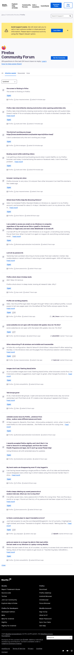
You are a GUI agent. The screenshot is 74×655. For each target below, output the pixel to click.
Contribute (45, 6)
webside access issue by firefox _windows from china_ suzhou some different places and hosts (24, 418)
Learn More (57, 30)
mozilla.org (6, 648)
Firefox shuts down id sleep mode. (19, 277)
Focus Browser (44, 603)
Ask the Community (59, 58)
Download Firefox (56, 5)
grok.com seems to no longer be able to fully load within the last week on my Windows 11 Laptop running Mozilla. (27, 543)
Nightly (4, 622)
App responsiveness (22, 99)
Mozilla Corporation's (13, 634)
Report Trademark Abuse (11, 589)
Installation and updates (24, 459)
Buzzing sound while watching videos (20, 154)
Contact (5, 652)
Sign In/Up (68, 5)
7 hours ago (68, 316)
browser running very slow (16, 178)
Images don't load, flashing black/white (21, 368)
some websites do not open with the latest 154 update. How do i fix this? (34, 325)
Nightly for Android (9, 626)
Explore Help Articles (15, 6)
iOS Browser (44, 600)
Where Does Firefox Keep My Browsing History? (24, 200)
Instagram (71, 651)
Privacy (30, 648)
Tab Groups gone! (13, 393)
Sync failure (20, 215)
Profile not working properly (17, 301)
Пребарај (70, 16)
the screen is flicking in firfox (17, 88)
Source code (6, 593)
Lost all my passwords (15, 253)
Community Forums (26, 6)
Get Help (42, 626)
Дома (3, 15)
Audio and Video (21, 124)
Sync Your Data (45, 622)
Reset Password (45, 619)
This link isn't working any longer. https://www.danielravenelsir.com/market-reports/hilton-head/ (30, 133)
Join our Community (9, 600)
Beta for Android (8, 619)
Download (43, 589)
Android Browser (45, 596)
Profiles (18, 316)
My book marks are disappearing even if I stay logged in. (27, 467)
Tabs (17, 408)
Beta (3, 615)
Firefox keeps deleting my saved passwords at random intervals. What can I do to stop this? (24, 493)
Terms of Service (19, 648)
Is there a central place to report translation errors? (26, 518)
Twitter (4, 596)
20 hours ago (68, 534)
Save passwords (21, 268)
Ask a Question (35, 6)
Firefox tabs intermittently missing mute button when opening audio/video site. (36, 108)
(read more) (11, 116)
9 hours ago (68, 360)
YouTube (67, 651)
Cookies (39, 648)
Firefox (10, 99)
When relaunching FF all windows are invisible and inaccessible (30, 344)
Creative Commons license (11, 643)
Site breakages (21, 145)
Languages (19, 534)
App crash (19, 292)
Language (49, 634)
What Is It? (43, 615)
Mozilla (6, 579)
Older (4, 565)
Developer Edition (8, 612)
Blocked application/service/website (28, 244)
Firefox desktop (45, 593)
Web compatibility (22, 384)
